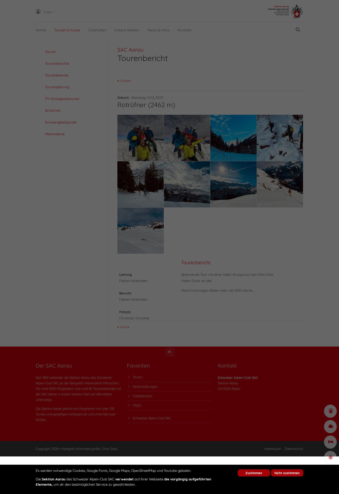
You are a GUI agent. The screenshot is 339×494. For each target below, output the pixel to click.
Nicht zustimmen (287, 473)
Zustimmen (253, 473)
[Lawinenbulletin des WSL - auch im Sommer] (330, 457)
